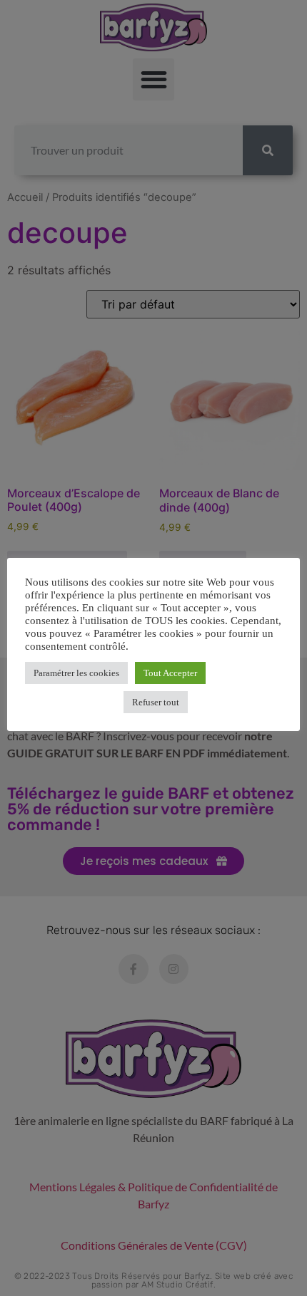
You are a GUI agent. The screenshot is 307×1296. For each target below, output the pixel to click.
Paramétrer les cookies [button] (76, 673)
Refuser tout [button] (155, 702)
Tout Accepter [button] (170, 673)
